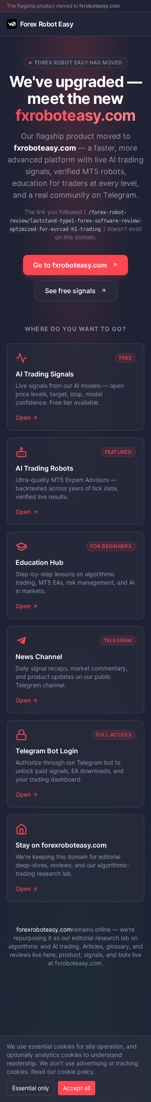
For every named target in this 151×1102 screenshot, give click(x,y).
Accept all (76, 1087)
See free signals (70, 290)
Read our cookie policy (62, 1071)
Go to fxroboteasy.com (70, 265)
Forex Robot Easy (46, 24)
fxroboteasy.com (99, 6)
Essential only (30, 1087)
